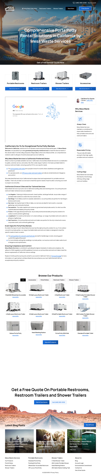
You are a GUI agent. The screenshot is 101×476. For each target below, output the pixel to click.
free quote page (56, 256)
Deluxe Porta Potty (15, 333)
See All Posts (90, 425)
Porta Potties (9, 463)
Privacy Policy (55, 472)
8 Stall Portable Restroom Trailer (62, 314)
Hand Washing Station (39, 332)
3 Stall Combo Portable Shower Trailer (85, 296)
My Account (92, 3)
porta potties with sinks (18, 168)
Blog (76, 461)
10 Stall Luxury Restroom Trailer (39, 295)
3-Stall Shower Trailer (58, 461)
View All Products (50, 342)
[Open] (94, 8)
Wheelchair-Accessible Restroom (38, 465)
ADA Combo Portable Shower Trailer (85, 315)
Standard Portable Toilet (85, 333)
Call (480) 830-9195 (58, 402)
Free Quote (85, 8)
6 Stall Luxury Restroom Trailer (38, 314)
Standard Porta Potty (34, 461)
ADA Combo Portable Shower (60, 463)
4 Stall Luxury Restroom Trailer (15, 314)
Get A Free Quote (41, 402)
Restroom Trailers (10, 465)
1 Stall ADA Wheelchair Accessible (15, 295)
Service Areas (49, 24)
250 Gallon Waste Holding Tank (61, 468)
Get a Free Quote (80, 470)
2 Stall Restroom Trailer (62, 295)
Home (42, 24)
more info (15, 297)
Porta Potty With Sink (62, 333)
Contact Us (78, 468)
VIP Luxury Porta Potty (35, 468)
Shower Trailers (58, 8)
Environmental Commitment (83, 465)
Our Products (9, 461)
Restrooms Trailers (45, 8)
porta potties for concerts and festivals (23, 236)
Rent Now (71, 8)
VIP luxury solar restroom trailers (32, 173)
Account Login (79, 463)
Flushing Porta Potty (34, 463)
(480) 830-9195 (81, 3)
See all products (14, 89)
